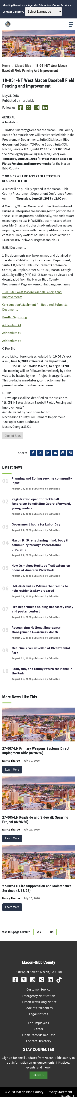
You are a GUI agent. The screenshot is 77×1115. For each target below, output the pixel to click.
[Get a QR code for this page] (70, 453)
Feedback (68, 1096)
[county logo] (38, 24)
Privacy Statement (59, 1092)
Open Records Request (38, 1035)
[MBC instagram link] (34, 979)
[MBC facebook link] (17, 979)
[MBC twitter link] (25, 979)
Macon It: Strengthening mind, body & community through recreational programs (40, 544)
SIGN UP (38, 1075)
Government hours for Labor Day (36, 524)
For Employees (38, 1023)
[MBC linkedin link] (52, 979)
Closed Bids (23, 66)
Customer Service (38, 989)
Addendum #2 (11, 333)
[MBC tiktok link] (60, 979)
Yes (39, 932)
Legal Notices (38, 1014)
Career (38, 1029)
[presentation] (71, 24)
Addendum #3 (11, 341)
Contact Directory (38, 1041)
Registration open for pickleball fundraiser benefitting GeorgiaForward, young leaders (41, 503)
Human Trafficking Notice (39, 1002)
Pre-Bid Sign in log (14, 317)
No (51, 932)
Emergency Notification (38, 996)
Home (6, 66)
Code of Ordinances (38, 1008)
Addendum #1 (11, 325)
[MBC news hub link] (43, 979)
